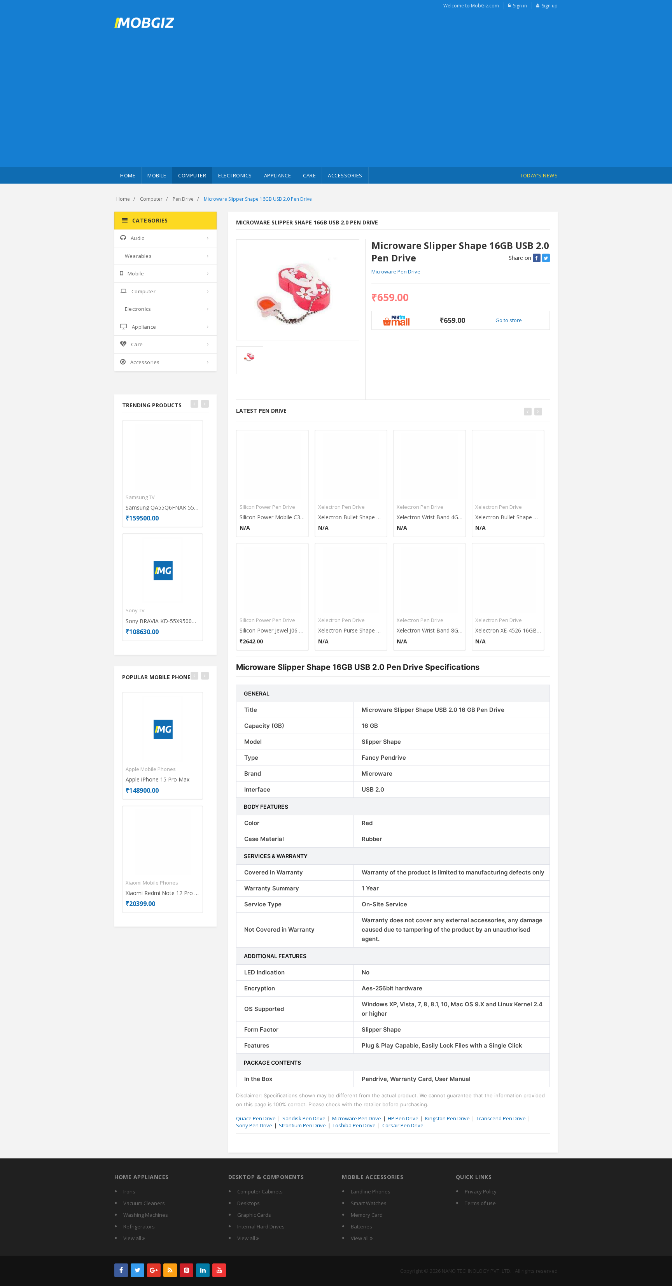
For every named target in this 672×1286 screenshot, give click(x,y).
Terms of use (480, 1203)
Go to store (508, 320)
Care (309, 175)
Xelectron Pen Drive (341, 506)
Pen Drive (183, 199)
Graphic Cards (254, 1214)
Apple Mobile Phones (151, 769)
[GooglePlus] (154, 1270)
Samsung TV (140, 497)
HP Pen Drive (403, 1118)
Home (127, 175)
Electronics (235, 175)
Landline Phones (370, 1191)
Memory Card (367, 1214)
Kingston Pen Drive (447, 1118)
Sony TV (135, 610)
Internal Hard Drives (261, 1226)
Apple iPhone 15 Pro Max (157, 779)
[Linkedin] (203, 1270)
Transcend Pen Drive (501, 1118)
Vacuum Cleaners (144, 1203)
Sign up (550, 5)
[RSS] (170, 1270)
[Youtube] (219, 1270)
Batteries (361, 1226)
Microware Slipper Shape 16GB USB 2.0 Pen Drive (258, 199)
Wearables (138, 255)
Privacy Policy (481, 1191)
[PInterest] (186, 1270)
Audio (138, 238)
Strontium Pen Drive (302, 1125)
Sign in (520, 5)
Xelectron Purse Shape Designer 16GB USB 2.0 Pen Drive (351, 630)
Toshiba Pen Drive (354, 1125)
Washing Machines (145, 1214)
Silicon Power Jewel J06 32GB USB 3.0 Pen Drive (272, 630)
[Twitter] (137, 1270)
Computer (192, 175)
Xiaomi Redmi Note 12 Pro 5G (163, 893)
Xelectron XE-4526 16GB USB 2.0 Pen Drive (508, 630)
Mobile (156, 175)
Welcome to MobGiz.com (471, 5)
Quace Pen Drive (256, 1118)
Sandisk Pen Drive (304, 1118)
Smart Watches (369, 1203)
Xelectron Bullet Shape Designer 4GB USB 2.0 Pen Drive (508, 517)
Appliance (277, 175)
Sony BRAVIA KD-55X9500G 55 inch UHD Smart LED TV (163, 621)
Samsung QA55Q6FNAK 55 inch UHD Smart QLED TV (163, 507)
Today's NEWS (539, 175)
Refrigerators (139, 1226)
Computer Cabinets (260, 1191)
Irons (129, 1191)
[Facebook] (121, 1270)
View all (132, 1238)
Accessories (345, 175)
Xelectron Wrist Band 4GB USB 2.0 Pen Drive (429, 517)
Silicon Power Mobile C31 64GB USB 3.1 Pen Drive (272, 517)
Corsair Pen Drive (403, 1125)
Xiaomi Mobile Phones (152, 882)
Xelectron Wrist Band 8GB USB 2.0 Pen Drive (429, 630)
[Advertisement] (336, 108)
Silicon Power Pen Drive (267, 506)
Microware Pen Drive (395, 271)
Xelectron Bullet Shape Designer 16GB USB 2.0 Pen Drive (351, 517)
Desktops (248, 1203)
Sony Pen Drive (254, 1125)
